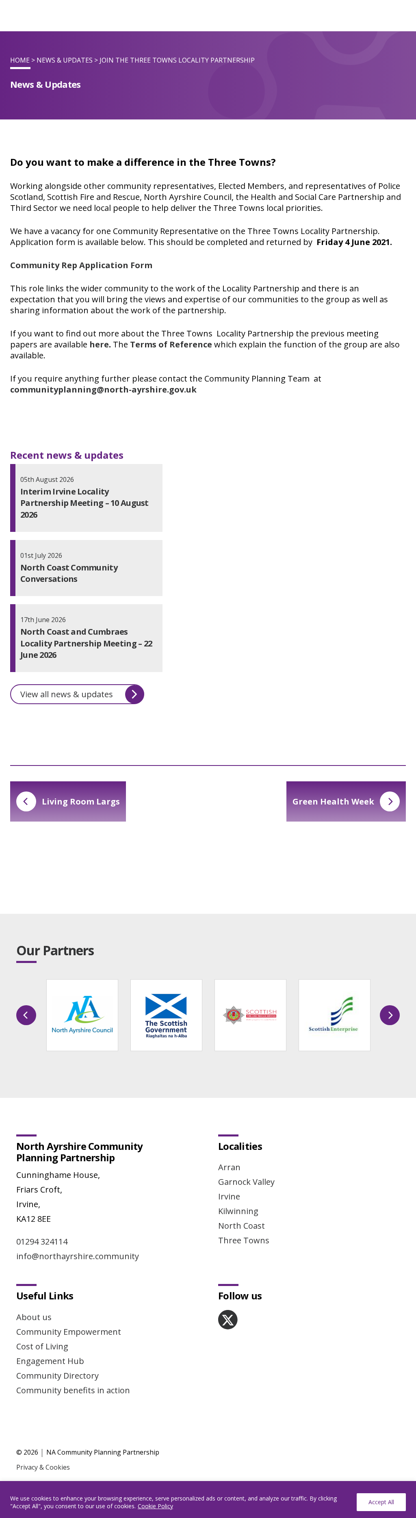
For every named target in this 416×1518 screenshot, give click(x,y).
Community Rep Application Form (81, 265)
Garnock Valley (246, 1181)
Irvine (229, 1196)
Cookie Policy (155, 1506)
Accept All (381, 1502)
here (99, 344)
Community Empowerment (68, 1331)
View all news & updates (66, 694)
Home (20, 60)
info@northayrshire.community (77, 1256)
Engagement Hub (50, 1360)
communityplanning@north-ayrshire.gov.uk (103, 389)
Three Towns (243, 1240)
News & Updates (65, 60)
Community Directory (57, 1375)
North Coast (241, 1225)
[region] (208, 1499)
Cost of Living (42, 1346)
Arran (229, 1167)
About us (34, 1317)
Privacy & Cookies (43, 1467)
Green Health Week (333, 801)
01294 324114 (41, 1241)
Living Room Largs (81, 801)
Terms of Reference (171, 344)
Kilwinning (238, 1211)
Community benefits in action (73, 1390)
